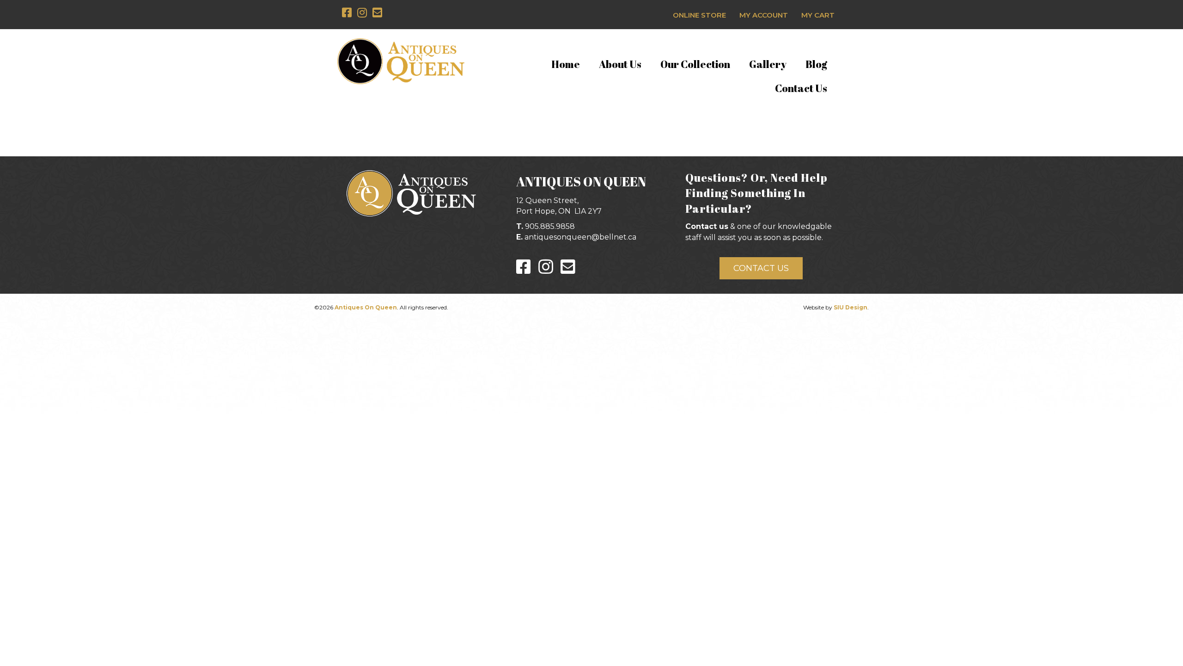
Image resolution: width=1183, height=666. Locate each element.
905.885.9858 (550, 226)
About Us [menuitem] (620, 64)
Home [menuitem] (565, 64)
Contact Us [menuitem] (801, 88)
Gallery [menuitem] (768, 64)
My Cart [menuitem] (818, 15)
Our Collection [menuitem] (695, 64)
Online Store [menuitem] (699, 15)
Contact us (706, 226)
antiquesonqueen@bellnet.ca (580, 237)
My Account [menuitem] (763, 15)
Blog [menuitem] (816, 64)
